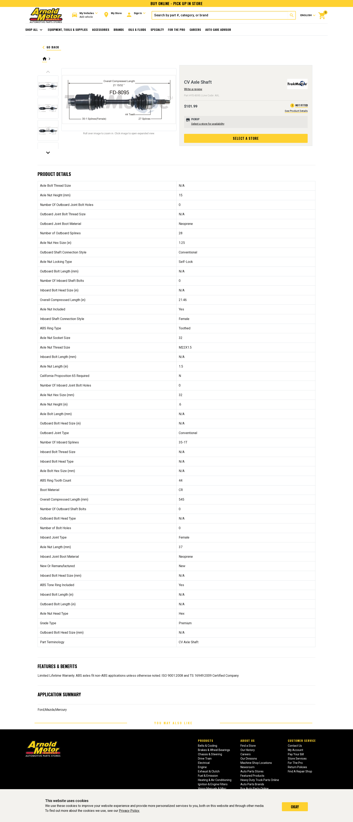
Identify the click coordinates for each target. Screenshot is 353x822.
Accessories (100, 29)
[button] (85, 15)
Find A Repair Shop (300, 771)
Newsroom (247, 767)
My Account (295, 750)
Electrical (204, 762)
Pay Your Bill (296, 754)
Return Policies (297, 767)
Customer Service (302, 740)
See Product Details (296, 110)
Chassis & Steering (210, 754)
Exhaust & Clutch (209, 771)
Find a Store (248, 745)
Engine (202, 767)
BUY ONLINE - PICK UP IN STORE (176, 3)
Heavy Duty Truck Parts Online (259, 780)
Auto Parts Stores (252, 771)
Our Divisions (248, 758)
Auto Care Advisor (218, 29)
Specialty (157, 29)
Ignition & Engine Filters (213, 784)
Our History (247, 750)
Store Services (297, 758)
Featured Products (252, 775)
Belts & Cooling (207, 745)
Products (205, 740)
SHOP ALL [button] (34, 29)
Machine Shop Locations (256, 762)
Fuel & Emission (208, 775)
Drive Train (205, 758)
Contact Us (295, 745)
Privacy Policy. (129, 811)
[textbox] (220, 15)
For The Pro (176, 29)
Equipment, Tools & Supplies (68, 29)
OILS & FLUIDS (137, 29)
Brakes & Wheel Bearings (214, 750)
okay (295, 806)
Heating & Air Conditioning (214, 780)
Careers (195, 29)
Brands (119, 29)
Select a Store (246, 138)
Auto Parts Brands (252, 784)
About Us (247, 740)
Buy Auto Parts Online (254, 788)
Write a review (193, 89)
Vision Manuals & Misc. (212, 788)
